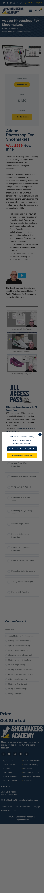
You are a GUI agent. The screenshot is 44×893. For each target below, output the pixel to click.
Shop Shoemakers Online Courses (22, 455)
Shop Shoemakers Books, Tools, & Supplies (22, 449)
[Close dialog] (40, 434)
